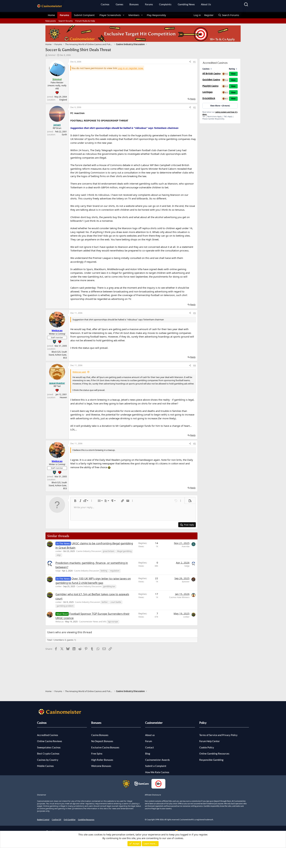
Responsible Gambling (211, 759)
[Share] (190, 62)
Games (119, 4)
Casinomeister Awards (157, 759)
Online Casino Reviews (49, 741)
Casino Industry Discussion (88, 551)
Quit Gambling (69, 819)
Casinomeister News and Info (92, 621)
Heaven (63, 397)
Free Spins (96, 753)
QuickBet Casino (211, 79)
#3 (194, 313)
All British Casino (211, 73)
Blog (147, 753)
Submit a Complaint (155, 765)
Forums (149, 4)
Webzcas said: (79, 371)
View (233, 74)
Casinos (105, 4)
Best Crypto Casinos (48, 753)
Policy (203, 722)
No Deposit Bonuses (102, 741)
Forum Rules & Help (85, 20)
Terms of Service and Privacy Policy (218, 735)
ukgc (59, 555)
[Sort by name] (211, 69)
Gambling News (186, 4)
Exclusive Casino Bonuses (105, 747)
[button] (123, 15)
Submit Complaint (84, 15)
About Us (206, 4)
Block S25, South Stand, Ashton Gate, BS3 (58, 354)
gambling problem (65, 605)
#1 (194, 61)
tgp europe (113, 621)
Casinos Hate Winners (179, 597)
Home (51, 15)
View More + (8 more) (220, 105)
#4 (194, 365)
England (63, 99)
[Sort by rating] (236, 69)
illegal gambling (124, 551)
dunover (186, 581)
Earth (64, 134)
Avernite (186, 546)
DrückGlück (208, 98)
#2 (194, 107)
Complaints (165, 4)
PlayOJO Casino (210, 85)
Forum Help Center (209, 741)
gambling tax (109, 586)
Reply (193, 98)
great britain (108, 551)
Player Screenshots (110, 15)
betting (104, 570)
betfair (105, 602)
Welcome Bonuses (101, 765)
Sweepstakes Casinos (49, 747)
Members (133, 15)
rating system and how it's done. (220, 113)
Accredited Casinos (47, 735)
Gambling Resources (86, 819)
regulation (114, 570)
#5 (194, 443)
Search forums (65, 20)
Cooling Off (56, 819)
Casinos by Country (47, 759)
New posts (50, 20)
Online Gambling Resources (214, 753)
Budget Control (43, 819)
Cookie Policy (206, 747)
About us (150, 735)
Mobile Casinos (45, 765)
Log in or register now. (130, 68)
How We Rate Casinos (157, 772)
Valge (58, 570)
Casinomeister (154, 722)
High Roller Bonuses (102, 759)
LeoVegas (207, 92)
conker (58, 551)
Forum (148, 741)
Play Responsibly (156, 15)
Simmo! (52, 55)
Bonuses (134, 4)
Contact (149, 747)
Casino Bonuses (99, 735)
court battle (116, 602)
